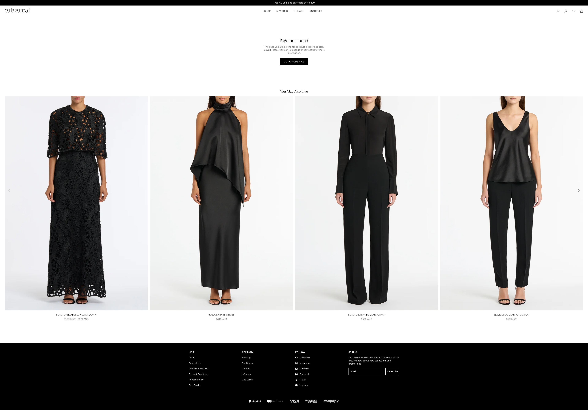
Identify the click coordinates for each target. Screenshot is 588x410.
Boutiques (247, 363)
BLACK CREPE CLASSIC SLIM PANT (512, 314)
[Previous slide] (9, 190)
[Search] (557, 11)
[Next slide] (579, 190)
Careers (246, 368)
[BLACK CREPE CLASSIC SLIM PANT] (511, 203)
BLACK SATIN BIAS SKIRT (221, 314)
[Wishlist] (573, 11)
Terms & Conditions (199, 374)
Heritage (246, 357)
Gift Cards (247, 379)
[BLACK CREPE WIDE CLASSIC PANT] (366, 203)
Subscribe (392, 371)
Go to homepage (294, 61)
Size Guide (194, 385)
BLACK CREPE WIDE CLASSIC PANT (366, 314)
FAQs (191, 357)
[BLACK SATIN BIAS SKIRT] (221, 203)
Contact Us (195, 363)
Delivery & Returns (199, 368)
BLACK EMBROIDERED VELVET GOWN (76, 314)
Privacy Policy (196, 379)
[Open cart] (581, 11)
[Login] (565, 11)
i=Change (247, 374)
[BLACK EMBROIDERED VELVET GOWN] (76, 203)
